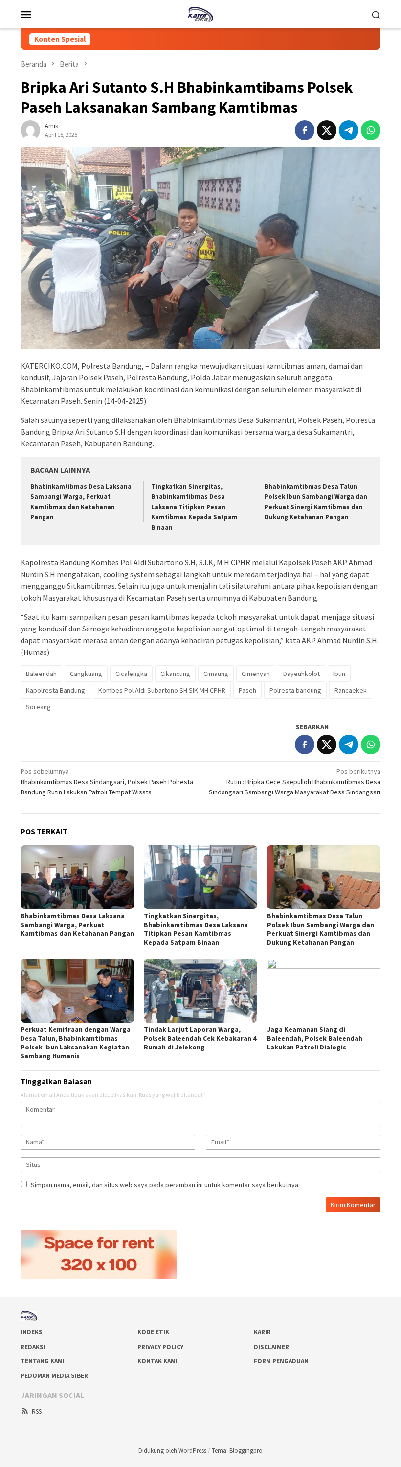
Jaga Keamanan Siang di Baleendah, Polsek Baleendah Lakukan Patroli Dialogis (314, 1038)
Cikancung (175, 673)
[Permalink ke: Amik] (30, 129)
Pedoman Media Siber (54, 1376)
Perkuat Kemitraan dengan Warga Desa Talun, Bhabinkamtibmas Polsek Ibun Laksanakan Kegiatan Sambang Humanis (76, 1042)
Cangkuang (86, 673)
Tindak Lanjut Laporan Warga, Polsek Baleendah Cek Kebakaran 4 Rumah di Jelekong (200, 1038)
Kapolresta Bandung (55, 690)
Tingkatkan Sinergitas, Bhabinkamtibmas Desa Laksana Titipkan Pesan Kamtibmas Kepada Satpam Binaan (194, 507)
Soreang (38, 706)
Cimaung (215, 673)
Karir (262, 1332)
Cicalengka (131, 673)
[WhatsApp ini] (370, 130)
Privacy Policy (160, 1347)
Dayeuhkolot (301, 673)
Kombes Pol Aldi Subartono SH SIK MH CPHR (161, 690)
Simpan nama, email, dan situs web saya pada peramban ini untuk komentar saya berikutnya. (165, 1184)
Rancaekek (350, 690)
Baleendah (41, 673)
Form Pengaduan (281, 1361)
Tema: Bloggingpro (237, 1450)
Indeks (32, 1332)
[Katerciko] (200, 13)
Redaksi (33, 1347)
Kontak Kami (157, 1361)
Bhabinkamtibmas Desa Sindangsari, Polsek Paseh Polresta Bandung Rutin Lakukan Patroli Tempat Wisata (107, 781)
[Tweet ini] (326, 130)
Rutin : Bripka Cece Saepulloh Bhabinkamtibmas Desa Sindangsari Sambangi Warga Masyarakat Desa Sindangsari (294, 781)
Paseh (247, 690)
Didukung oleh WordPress (172, 1450)
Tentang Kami (43, 1361)
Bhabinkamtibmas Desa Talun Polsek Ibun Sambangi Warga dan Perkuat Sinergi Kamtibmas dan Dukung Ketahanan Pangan (320, 929)
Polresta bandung (295, 690)
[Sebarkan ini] (304, 130)
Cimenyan (256, 673)
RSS (37, 1411)
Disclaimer (271, 1347)
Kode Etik (153, 1332)
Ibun (339, 673)
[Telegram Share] (348, 130)
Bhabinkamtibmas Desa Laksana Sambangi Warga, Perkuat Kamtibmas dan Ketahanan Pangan (77, 924)
